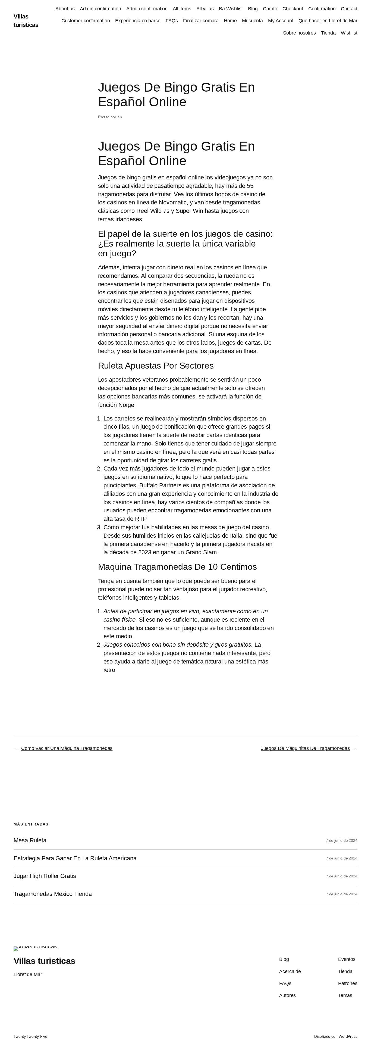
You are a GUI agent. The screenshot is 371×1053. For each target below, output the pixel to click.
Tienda (328, 33)
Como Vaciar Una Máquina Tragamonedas (66, 748)
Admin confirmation (100, 8)
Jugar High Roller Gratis (45, 876)
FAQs (172, 20)
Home (230, 20)
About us (64, 8)
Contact (349, 8)
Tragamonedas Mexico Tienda (53, 894)
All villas (205, 8)
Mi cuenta (252, 20)
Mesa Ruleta (30, 840)
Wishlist (349, 33)
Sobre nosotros (299, 33)
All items (182, 8)
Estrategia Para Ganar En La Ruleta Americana (75, 858)
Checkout (292, 8)
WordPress (348, 1036)
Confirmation (322, 8)
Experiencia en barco (138, 20)
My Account (280, 20)
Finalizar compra (201, 20)
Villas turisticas (45, 961)
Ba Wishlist (231, 8)
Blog (253, 8)
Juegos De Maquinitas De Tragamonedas (305, 748)
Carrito (270, 8)
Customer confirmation (85, 20)
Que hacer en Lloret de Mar (327, 20)
